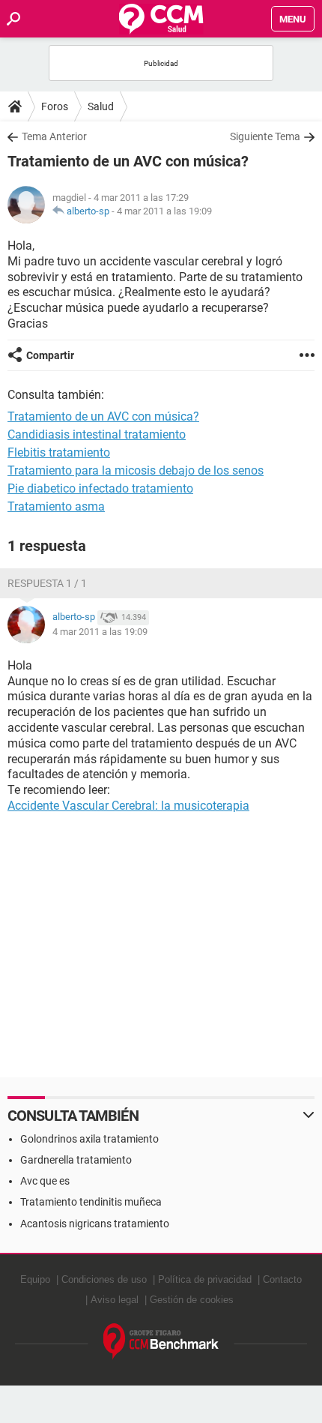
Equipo (35, 1279)
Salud (101, 106)
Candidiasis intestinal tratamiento (96, 434)
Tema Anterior (54, 136)
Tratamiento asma (56, 506)
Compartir (50, 355)
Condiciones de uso (104, 1279)
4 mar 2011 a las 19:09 (164, 211)
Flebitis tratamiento (58, 452)
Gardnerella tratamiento (76, 1160)
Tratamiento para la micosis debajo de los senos (135, 470)
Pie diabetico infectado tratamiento (100, 488)
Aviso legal (115, 1299)
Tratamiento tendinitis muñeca (91, 1202)
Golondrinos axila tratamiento (89, 1139)
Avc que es (45, 1181)
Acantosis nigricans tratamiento (94, 1224)
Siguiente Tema (265, 136)
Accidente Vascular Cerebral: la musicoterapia (128, 805)
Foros (54, 106)
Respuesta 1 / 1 (47, 583)
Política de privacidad (205, 1279)
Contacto (282, 1279)
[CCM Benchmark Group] (161, 1341)
